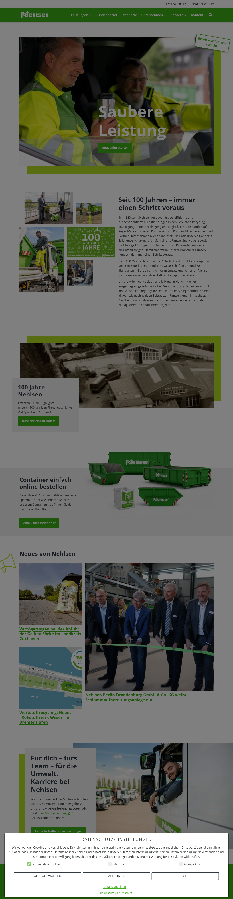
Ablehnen (116, 876)
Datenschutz (125, 893)
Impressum (107, 893)
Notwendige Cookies (46, 864)
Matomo (119, 864)
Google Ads (192, 864)
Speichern (185, 876)
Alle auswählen (47, 876)
